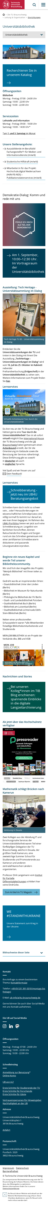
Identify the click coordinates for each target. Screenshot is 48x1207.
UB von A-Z (8, 1082)
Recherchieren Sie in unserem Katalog (22, 72)
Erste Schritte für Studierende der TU (21, 1087)
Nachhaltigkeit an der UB (15, 1103)
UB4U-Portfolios (11, 523)
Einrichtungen (34, 17)
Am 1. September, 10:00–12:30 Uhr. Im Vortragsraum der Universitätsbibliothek (28, 263)
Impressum (8, 1168)
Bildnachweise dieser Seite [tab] (16, 952)
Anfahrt (6, 1130)
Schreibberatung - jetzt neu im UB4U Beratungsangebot (24, 494)
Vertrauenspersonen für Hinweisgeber (22, 1100)
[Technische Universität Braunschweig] (12, 4)
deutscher (10, 460)
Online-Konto (9, 1075)
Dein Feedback (14, 473)
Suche (34, 5)
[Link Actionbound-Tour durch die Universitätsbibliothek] (24, 402)
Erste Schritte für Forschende (17, 1091)
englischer (10, 464)
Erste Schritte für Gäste (14, 1094)
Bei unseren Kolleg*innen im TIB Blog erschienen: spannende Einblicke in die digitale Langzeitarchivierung (26, 697)
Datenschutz (22, 1168)
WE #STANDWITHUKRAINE (23, 913)
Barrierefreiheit (10, 1171)
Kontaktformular (19, 982)
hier (8, 381)
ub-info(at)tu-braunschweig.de (25, 997)
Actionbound (9, 448)
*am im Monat (19, 133)
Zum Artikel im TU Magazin (18, 892)
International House (34, 438)
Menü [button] (43, 4)
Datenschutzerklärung (11, 1188)
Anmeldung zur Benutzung (16, 1072)
